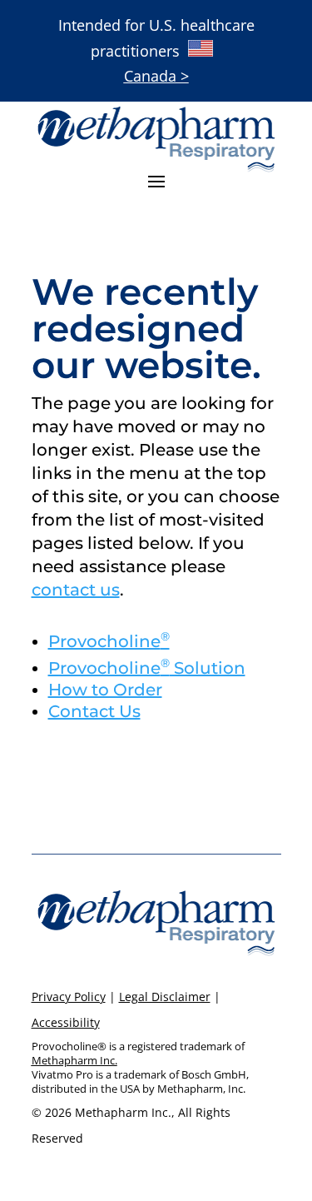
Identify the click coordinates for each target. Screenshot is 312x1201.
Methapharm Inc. (74, 1060)
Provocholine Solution (146, 668)
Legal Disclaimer (164, 996)
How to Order (105, 690)
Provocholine (109, 641)
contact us (76, 590)
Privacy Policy (69, 996)
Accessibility (66, 1022)
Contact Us (94, 711)
